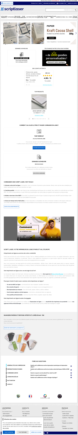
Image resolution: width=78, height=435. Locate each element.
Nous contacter (8, 3)
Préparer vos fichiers (67, 423)
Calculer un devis (39, 115)
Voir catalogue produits (11, 206)
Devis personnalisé (47, 415)
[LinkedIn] (44, 432)
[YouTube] (47, 432)
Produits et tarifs (36, 3)
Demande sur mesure (49, 3)
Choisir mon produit (39, 147)
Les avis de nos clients (48, 425)
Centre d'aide (65, 413)
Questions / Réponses (67, 417)
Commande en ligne (48, 413)
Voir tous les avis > (47, 84)
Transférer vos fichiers (67, 428)
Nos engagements (7, 415)
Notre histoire (6, 413)
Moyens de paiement (48, 417)
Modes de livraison (47, 419)
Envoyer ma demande (39, 173)
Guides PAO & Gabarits (68, 415)
